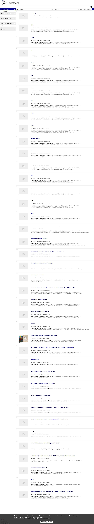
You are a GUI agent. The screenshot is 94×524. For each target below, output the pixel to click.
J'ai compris (50, 521)
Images (3, 29)
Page (52, 9)
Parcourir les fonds (27, 6)
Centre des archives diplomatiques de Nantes (9, 18)
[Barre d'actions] (93, 9)
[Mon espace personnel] (91, 7)
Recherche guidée (18, 6)
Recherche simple (10, 6)
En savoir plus (43, 521)
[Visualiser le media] (23, 338)
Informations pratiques (36, 6)
